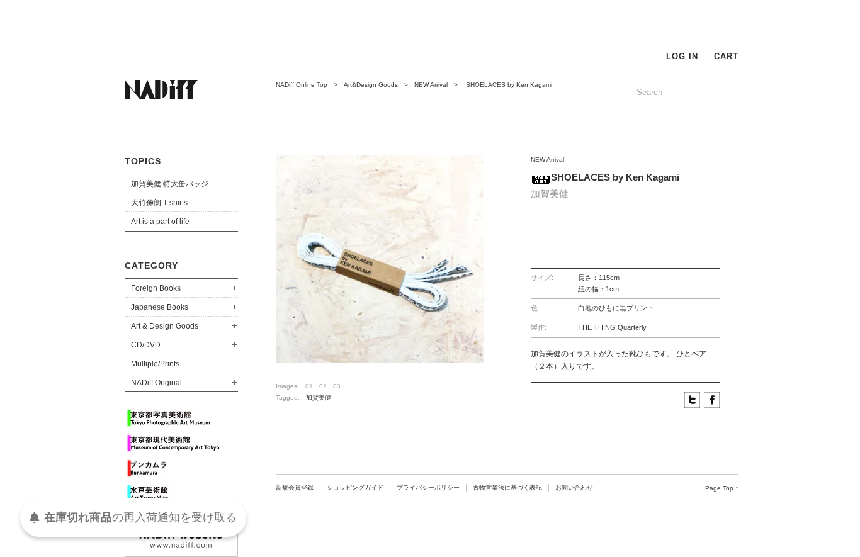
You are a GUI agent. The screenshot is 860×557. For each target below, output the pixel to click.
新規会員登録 (295, 487)
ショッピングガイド (355, 487)
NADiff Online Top (301, 84)
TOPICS (143, 161)
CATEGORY (151, 266)
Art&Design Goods (371, 84)
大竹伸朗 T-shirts (159, 202)
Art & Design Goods (164, 326)
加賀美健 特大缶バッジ (169, 183)
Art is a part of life (160, 221)
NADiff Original (156, 382)
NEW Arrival (431, 84)
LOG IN (682, 56)
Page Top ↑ (721, 488)
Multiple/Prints (155, 363)
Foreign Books (156, 288)
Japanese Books (159, 307)
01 (309, 386)
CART (726, 56)
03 (337, 386)
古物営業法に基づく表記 (507, 487)
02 (323, 386)
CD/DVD (146, 344)
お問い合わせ (574, 487)
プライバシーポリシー (428, 487)
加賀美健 (318, 397)
